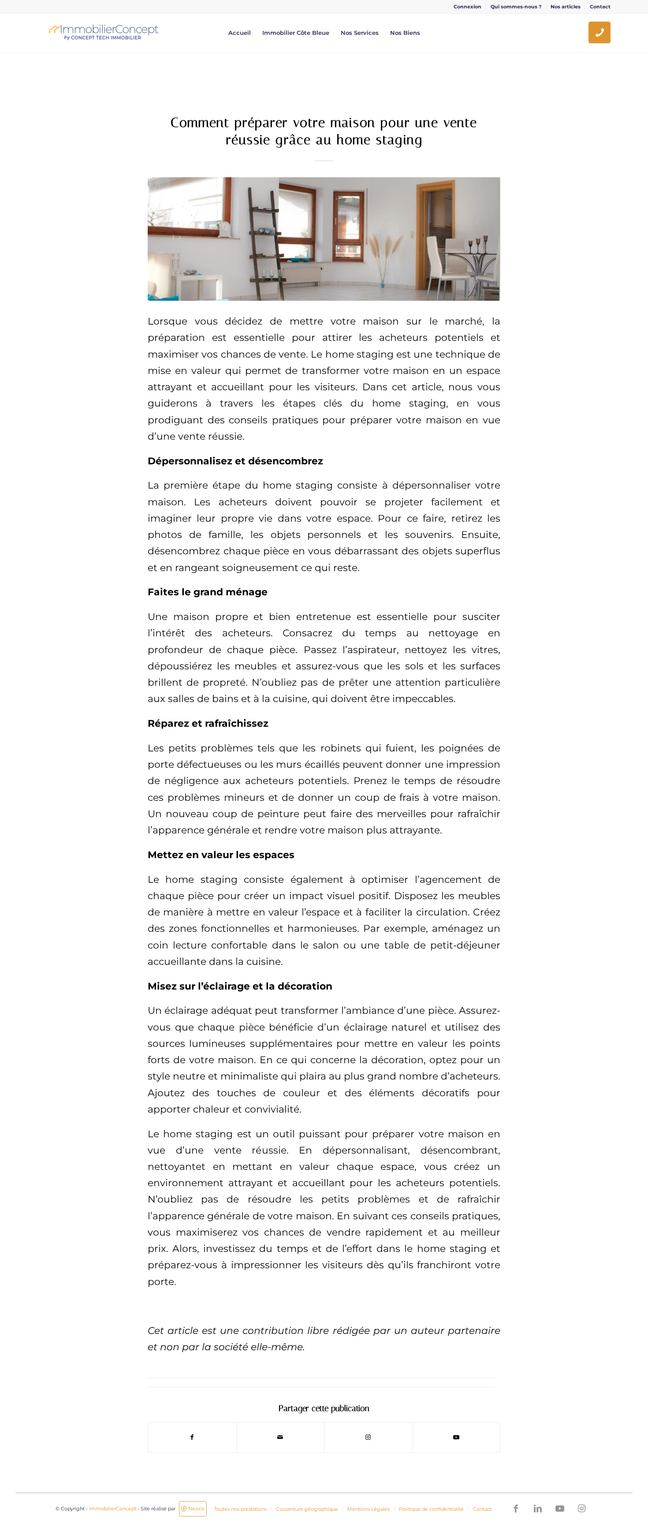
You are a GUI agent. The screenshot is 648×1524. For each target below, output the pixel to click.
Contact (600, 7)
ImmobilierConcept (112, 1508)
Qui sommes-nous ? (516, 7)
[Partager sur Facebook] (192, 1437)
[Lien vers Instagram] (368, 1437)
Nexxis (196, 1508)
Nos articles (566, 7)
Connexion (467, 7)
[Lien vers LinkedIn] (538, 1509)
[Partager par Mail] (280, 1437)
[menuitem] (467, 6)
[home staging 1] (324, 239)
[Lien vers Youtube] (456, 1437)
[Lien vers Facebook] (516, 1509)
